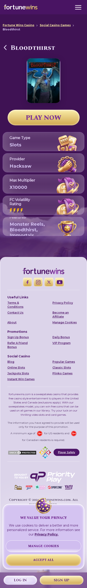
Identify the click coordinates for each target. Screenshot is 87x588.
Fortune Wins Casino (18, 25)
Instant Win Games (21, 379)
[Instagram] (38, 282)
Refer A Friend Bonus (17, 345)
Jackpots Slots (18, 373)
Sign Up (61, 580)
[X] (48, 282)
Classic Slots (61, 367)
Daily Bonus (61, 337)
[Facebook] (27, 282)
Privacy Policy (62, 302)
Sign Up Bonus (18, 337)
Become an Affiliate (60, 314)
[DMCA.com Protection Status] (22, 452)
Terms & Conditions (15, 304)
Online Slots (16, 367)
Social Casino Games (55, 25)
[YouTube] (59, 282)
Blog (10, 361)
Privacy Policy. (46, 534)
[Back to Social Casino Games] (5, 47)
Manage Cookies (64, 322)
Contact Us (15, 312)
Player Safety (66, 452)
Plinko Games (62, 373)
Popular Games (63, 361)
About (12, 322)
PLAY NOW (43, 118)
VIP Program (61, 343)
